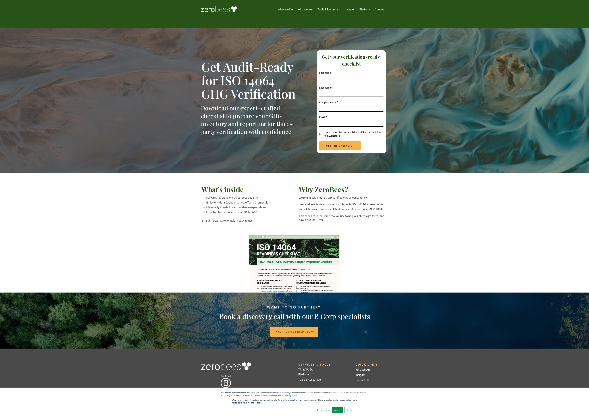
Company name (328, 102)
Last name (325, 87)
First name (325, 72)
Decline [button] (350, 410)
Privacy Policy (290, 395)
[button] (349, 9)
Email (323, 117)
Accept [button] (337, 410)
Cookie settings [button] (323, 410)
